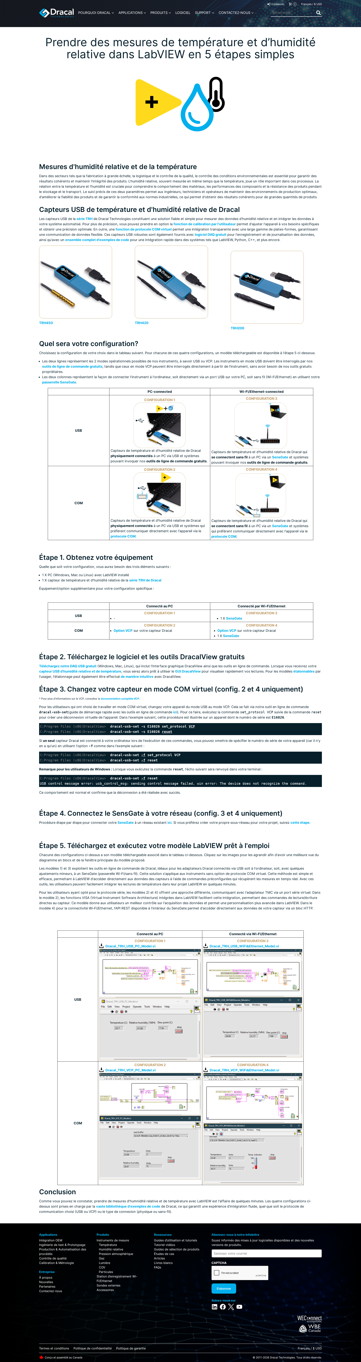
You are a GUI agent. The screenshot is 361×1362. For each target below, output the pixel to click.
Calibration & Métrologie (56, 1263)
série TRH (85, 219)
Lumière (104, 1263)
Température (108, 1245)
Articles (159, 1258)
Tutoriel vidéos (164, 1245)
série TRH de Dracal (145, 580)
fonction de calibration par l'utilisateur (205, 224)
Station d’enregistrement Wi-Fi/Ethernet (117, 1278)
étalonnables (304, 671)
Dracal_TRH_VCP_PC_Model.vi (130, 1070)
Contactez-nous (50, 1291)
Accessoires (105, 1290)
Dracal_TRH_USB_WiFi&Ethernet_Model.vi (244, 946)
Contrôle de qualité (53, 1258)
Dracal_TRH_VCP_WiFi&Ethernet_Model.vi (244, 1070)
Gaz (102, 1258)
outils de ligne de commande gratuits (72, 366)
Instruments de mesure (113, 1240)
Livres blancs (163, 1263)
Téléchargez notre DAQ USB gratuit (67, 666)
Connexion (277, 4)
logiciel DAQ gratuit (210, 235)
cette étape (299, 823)
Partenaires (47, 1286)
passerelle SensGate (59, 382)
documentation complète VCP (120, 698)
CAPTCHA (219, 1263)
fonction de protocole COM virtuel (144, 229)
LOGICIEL (182, 13)
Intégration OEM (50, 1240)
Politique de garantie (131, 1348)
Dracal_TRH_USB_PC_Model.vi (130, 946)
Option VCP (123, 631)
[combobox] (296, 13)
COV (102, 1267)
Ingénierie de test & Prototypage (62, 1245)
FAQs (157, 1267)
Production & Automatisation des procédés (62, 1251)
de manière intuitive (137, 677)
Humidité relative (111, 1249)
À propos (45, 1277)
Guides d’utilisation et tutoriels (175, 1240)
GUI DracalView (188, 671)
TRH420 (141, 323)
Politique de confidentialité (93, 1348)
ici (175, 712)
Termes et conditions (54, 1348)
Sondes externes (108, 1285)
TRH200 (237, 328)
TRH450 (46, 323)
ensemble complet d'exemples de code (97, 240)
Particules (106, 1272)
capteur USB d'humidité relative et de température (80, 671)
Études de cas (164, 1254)
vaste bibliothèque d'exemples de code (128, 1206)
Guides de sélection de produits (176, 1249)
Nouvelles (46, 1282)
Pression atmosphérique (116, 1254)
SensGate (280, 457)
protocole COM (123, 536)
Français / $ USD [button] (311, 4)
